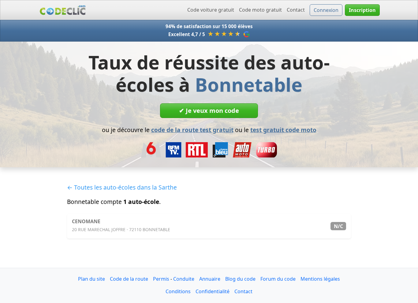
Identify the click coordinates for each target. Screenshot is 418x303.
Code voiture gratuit (210, 9)
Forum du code (278, 278)
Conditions (178, 291)
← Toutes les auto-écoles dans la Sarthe (122, 187)
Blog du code (240, 278)
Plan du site (91, 278)
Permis (161, 278)
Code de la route (129, 278)
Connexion (326, 10)
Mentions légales (320, 278)
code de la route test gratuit (192, 130)
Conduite (183, 278)
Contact (296, 9)
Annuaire (209, 278)
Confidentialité (213, 291)
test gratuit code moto (283, 130)
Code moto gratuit (260, 9)
